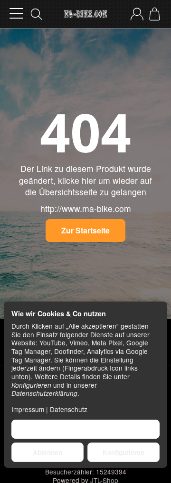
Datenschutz (68, 409)
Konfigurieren (123, 452)
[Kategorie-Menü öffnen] (16, 13)
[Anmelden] (137, 14)
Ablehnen (47, 452)
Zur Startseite (85, 230)
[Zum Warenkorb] (155, 14)
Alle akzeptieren (85, 428)
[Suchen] (36, 14)
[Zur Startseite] (85, 14)
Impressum (27, 409)
